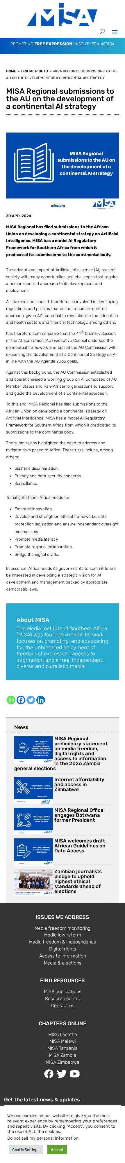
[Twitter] (30, 700)
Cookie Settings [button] (26, 1150)
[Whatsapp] (11, 700)
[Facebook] (21, 700)
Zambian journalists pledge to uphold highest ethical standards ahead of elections (78, 881)
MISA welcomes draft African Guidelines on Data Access (80, 846)
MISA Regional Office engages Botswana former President (78, 815)
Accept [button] (57, 1150)
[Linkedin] (40, 700)
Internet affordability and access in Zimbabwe (79, 784)
